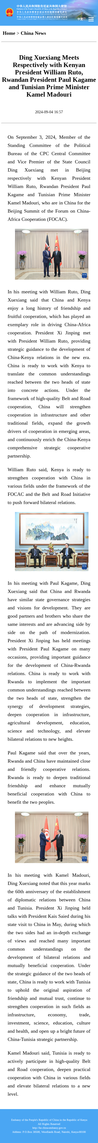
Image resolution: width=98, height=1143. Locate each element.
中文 (80, 19)
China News (33, 33)
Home (9, 33)
